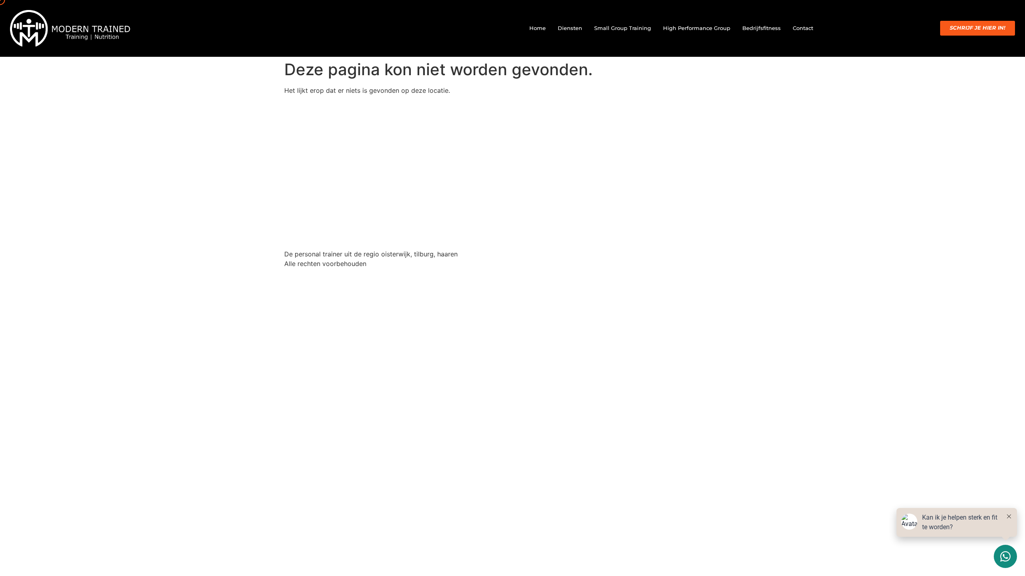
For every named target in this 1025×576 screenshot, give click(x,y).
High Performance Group (696, 28)
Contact (803, 28)
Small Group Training (622, 28)
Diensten (570, 28)
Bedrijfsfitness (761, 28)
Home (537, 28)
